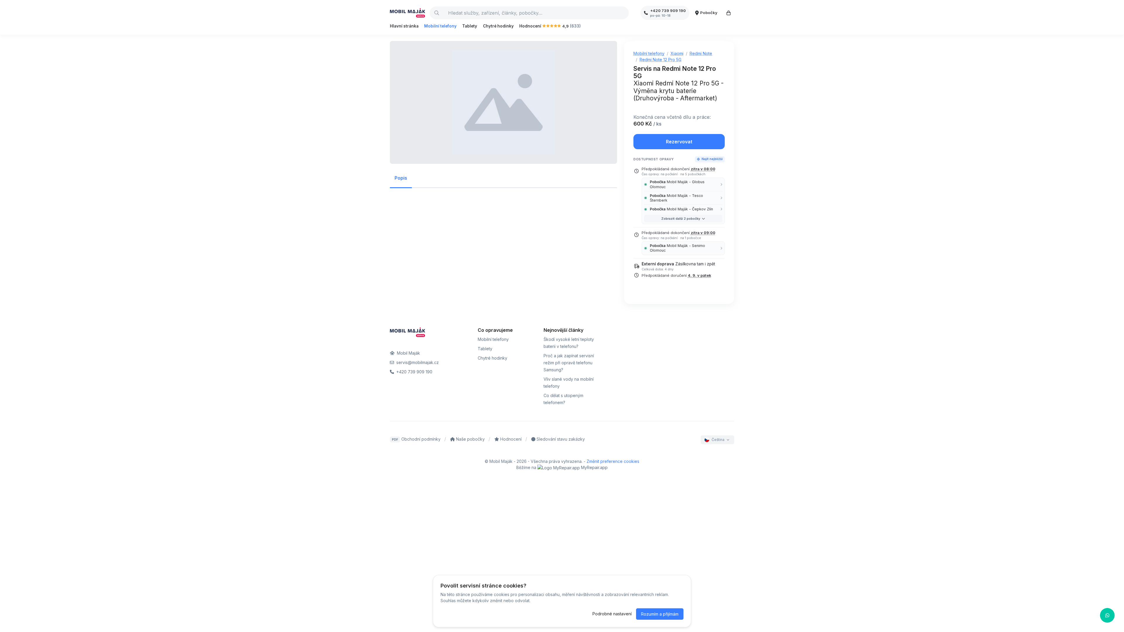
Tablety (469, 26)
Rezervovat (679, 142)
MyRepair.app (594, 467)
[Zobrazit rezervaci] (728, 12)
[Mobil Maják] (407, 13)
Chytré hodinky (498, 26)
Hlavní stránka (404, 26)
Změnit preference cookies (613, 461)
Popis (401, 178)
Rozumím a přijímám (659, 614)
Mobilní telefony (440, 26)
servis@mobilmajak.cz (417, 362)
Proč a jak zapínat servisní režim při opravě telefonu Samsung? (569, 362)
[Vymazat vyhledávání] (624, 12)
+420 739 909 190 (413, 371)
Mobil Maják (408, 353)
